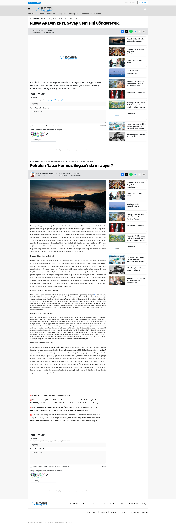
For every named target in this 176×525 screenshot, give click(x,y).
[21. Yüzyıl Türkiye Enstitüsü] (39, 504)
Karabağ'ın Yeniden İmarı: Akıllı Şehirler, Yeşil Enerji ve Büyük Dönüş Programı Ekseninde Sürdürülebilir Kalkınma (136, 105)
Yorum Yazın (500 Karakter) (39, 108)
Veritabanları (86, 14)
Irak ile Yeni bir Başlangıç (136, 92)
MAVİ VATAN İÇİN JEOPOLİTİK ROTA (133, 72)
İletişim (132, 2)
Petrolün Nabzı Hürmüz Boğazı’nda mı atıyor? (135, 40)
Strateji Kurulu (122, 504)
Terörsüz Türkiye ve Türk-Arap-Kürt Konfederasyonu (136, 52)
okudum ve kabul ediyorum (50, 126)
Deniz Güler (131, 113)
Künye (127, 2)
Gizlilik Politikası (134, 504)
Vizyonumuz (97, 504)
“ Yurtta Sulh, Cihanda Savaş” (134, 61)
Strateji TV (73, 14)
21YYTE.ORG (35, 19)
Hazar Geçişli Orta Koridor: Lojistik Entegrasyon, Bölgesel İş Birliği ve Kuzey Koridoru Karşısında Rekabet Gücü (136, 126)
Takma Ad (33, 97)
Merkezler (51, 14)
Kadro (41, 14)
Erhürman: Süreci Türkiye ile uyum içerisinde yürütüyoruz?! (136, 281)
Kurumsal (32, 14)
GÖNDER (103, 126)
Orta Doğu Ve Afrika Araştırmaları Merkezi (53, 161)
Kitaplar (97, 14)
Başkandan (87, 504)
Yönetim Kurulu (109, 504)
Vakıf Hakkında (75, 504)
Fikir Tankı (44, 19)
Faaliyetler (62, 14)
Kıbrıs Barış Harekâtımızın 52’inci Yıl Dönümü (136, 136)
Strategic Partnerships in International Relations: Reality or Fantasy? (135, 83)
